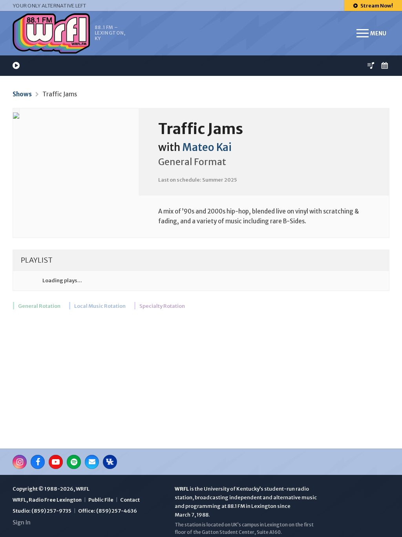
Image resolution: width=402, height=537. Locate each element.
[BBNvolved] (110, 462)
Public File (100, 500)
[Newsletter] (92, 462)
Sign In (22, 522)
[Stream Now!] (16, 65)
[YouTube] (56, 462)
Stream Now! (376, 5)
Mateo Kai (207, 147)
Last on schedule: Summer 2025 (197, 180)
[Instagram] (20, 462)
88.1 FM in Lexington (251, 506)
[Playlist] (370, 65)
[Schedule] (384, 65)
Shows (22, 94)
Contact (130, 500)
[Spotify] (74, 462)
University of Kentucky (231, 489)
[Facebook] (38, 462)
